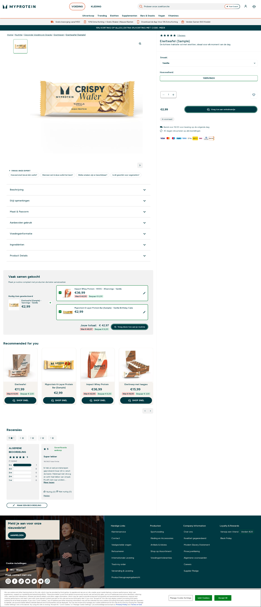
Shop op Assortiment (161, 551)
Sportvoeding (157, 532)
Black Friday (226, 538)
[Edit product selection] (144, 293)
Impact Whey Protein (97, 384)
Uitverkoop (88, 16)
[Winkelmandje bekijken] (254, 6)
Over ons (188, 532)
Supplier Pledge (191, 571)
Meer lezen (49, 482)
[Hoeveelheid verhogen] (173, 94)
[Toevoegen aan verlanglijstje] (253, 95)
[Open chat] (47, 581)
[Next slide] (152, 382)
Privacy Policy (121, 605)
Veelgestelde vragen (121, 545)
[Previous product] (145, 411)
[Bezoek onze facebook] (14, 581)
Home (10, 35)
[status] (168, 94)
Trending (102, 16)
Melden (47, 496)
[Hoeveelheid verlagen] (164, 94)
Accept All (222, 598)
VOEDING (77, 6)
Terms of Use (136, 605)
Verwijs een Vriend (236, 532)
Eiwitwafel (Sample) (76, 35)
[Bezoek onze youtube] (27, 581)
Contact (115, 538)
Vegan (161, 16)
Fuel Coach (233, 6)
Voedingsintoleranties (161, 558)
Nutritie (18, 35)
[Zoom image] (140, 43)
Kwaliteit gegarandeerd (195, 538)
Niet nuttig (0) (65, 492)
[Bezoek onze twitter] (34, 581)
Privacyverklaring (192, 551)
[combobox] (189, 6)
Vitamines (173, 16)
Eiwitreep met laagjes (136, 384)
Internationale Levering (122, 558)
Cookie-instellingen (16, 563)
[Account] (246, 6)
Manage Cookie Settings (180, 598)
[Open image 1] (20, 46)
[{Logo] (19, 6)
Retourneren (117, 551)
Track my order (118, 564)
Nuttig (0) (50, 492)
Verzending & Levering (122, 571)
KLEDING (96, 6)
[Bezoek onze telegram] (41, 581)
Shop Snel (23, 400)
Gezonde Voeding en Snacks (38, 35)
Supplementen (129, 16)
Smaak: (164, 57)
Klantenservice (118, 532)
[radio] (209, 78)
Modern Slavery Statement (197, 545)
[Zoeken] (141, 6)
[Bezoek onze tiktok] (21, 581)
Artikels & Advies (159, 545)
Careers (187, 564)
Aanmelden (17, 535)
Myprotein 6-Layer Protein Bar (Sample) (59, 386)
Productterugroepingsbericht (125, 577)
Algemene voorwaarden (195, 558)
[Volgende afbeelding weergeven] (140, 165)
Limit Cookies (203, 598)
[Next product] (150, 411)
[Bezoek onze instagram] (8, 581)
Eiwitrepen (59, 35)
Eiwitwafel (20, 384)
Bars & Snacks (147, 16)
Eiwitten (114, 16)
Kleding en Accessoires (162, 538)
